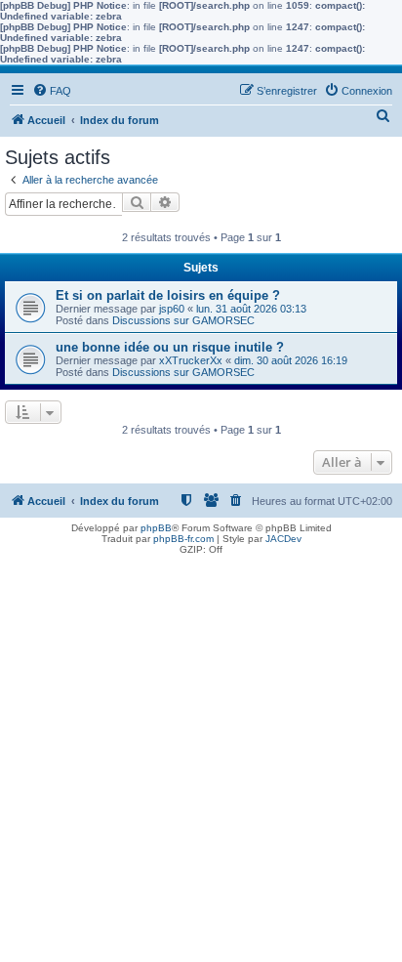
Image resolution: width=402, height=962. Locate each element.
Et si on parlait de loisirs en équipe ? (168, 295)
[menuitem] (51, 91)
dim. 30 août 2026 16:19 (290, 360)
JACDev (283, 538)
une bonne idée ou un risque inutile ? (170, 347)
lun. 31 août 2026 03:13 (251, 308)
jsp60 (171, 308)
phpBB (156, 528)
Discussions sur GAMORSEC (183, 320)
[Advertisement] (201, 761)
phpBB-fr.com (183, 538)
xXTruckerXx (190, 360)
